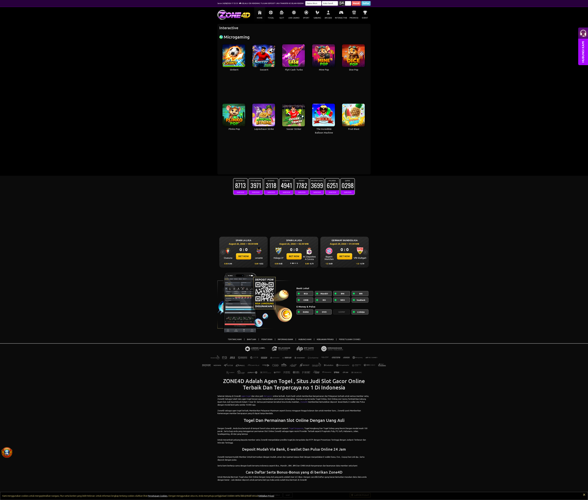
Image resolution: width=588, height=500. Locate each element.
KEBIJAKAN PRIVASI (325, 339)
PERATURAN (266, 339)
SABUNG (317, 18)
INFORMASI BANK (285, 339)
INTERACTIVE (341, 18)
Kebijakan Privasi (266, 496)
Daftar (366, 3)
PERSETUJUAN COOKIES (349, 339)
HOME (259, 18)
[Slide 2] (293, 263)
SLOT (281, 18)
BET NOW (243, 256)
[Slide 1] (290, 263)
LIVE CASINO (294, 18)
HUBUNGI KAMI (304, 339)
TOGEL (271, 18)
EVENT (365, 18)
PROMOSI (354, 18)
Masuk (356, 3)
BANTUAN (251, 339)
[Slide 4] (297, 263)
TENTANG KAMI (235, 339)
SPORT (306, 18)
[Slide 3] (295, 263)
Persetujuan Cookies (158, 496)
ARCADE (328, 18)
